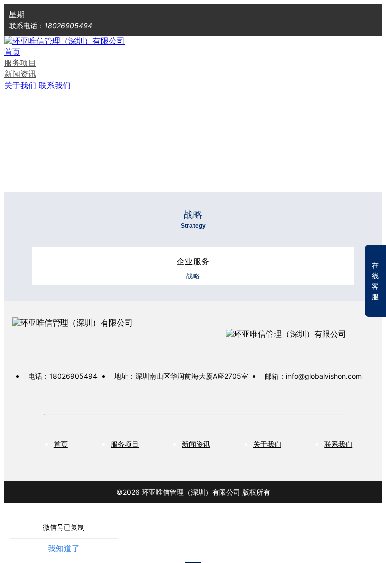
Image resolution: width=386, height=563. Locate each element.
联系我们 (55, 85)
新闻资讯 (20, 74)
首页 (12, 52)
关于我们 (20, 85)
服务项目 (20, 63)
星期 (17, 14)
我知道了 (64, 548)
